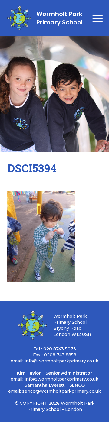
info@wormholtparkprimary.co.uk (61, 361)
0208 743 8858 (60, 355)
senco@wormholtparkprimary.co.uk (61, 391)
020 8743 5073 (59, 349)
